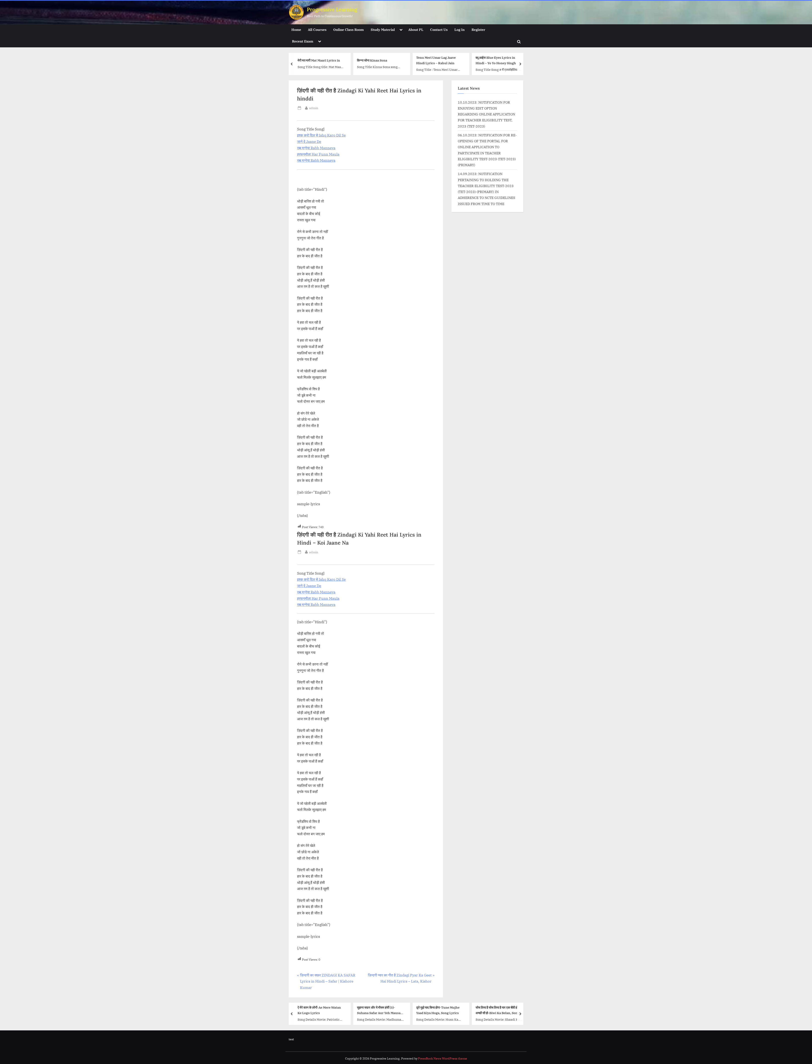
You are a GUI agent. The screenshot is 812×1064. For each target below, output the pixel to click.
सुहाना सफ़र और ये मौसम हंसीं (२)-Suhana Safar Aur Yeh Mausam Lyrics (380, 1010)
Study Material (383, 29)
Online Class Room (348, 29)
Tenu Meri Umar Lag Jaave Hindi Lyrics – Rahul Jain (436, 60)
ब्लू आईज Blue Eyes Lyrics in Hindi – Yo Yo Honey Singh (496, 60)
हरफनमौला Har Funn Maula (318, 154)
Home (296, 29)
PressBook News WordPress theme (442, 1058)
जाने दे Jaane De (309, 141)
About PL (415, 29)
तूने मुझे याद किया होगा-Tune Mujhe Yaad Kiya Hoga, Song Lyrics (437, 1010)
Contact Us (439, 29)
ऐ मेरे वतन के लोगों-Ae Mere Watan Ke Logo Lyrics (319, 1010)
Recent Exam (302, 41)
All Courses (317, 29)
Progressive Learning (332, 9)
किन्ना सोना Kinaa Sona (372, 60)
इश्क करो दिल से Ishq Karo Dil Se (321, 135)
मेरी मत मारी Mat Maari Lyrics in (319, 60)
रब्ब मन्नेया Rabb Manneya (316, 148)
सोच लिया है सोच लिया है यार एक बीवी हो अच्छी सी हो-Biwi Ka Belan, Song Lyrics (498, 1010)
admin (313, 108)
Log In (459, 29)
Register (478, 29)
